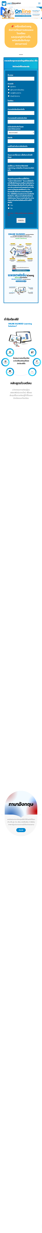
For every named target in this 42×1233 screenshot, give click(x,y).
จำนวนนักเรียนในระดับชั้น (17, 109)
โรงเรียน (11, 101)
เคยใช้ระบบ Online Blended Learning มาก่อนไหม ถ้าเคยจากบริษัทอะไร (21, 168)
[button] (21, 35)
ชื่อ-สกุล (11, 75)
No (11, 208)
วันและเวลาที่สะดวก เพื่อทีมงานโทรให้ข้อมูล (20, 156)
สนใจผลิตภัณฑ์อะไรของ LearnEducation (16, 128)
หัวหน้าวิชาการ (15, 96)
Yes (11, 205)
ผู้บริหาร (13, 87)
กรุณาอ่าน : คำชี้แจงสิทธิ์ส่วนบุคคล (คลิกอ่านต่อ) (20, 214)
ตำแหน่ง (11, 84)
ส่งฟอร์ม (21, 220)
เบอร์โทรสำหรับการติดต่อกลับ (18, 146)
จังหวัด (11, 138)
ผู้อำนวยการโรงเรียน (17, 90)
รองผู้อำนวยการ (15, 93)
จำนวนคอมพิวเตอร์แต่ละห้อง (18, 118)
